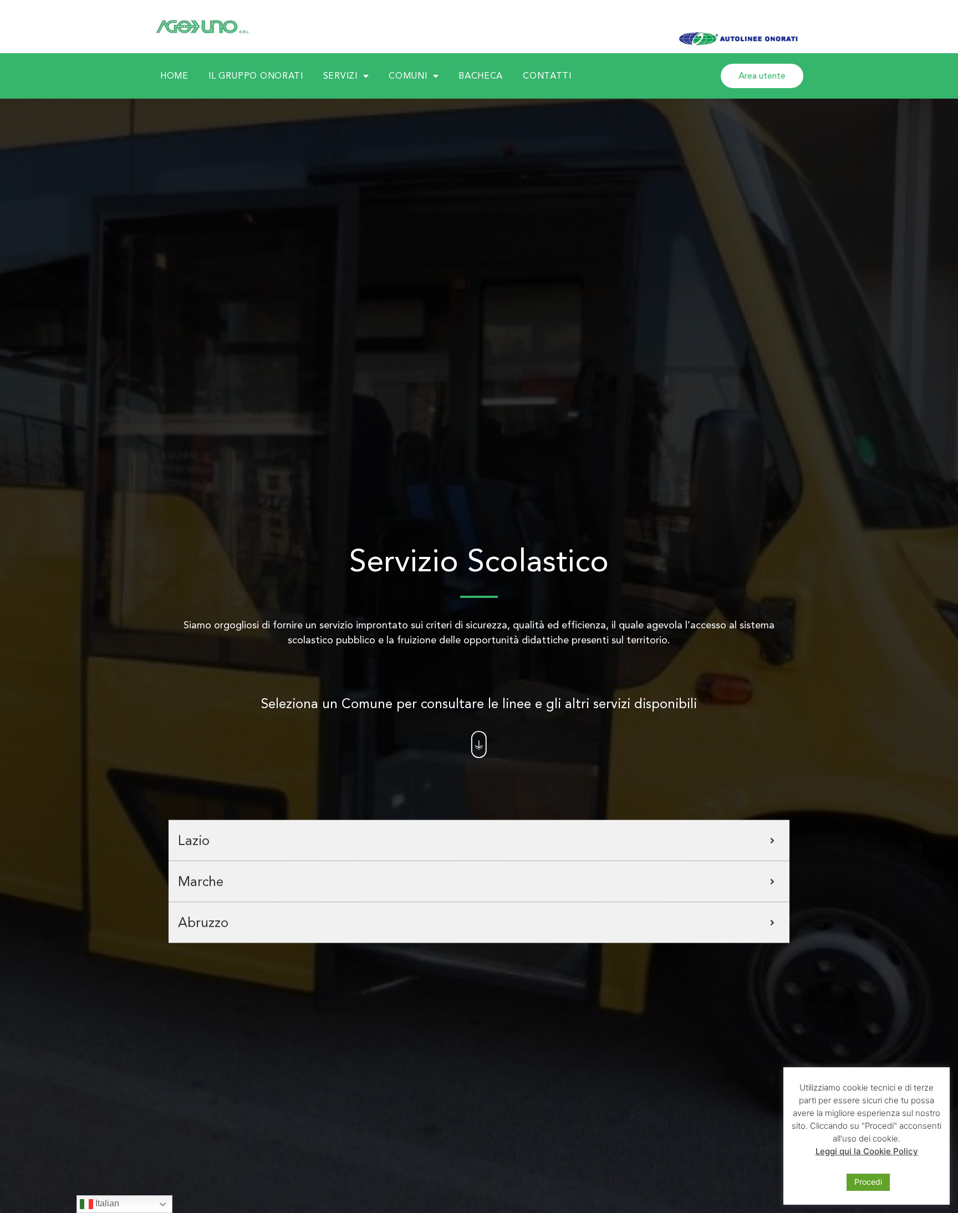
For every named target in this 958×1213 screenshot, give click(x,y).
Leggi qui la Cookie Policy (867, 1151)
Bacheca (480, 75)
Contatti (547, 75)
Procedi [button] (868, 1181)
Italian (106, 1203)
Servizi (340, 75)
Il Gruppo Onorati (255, 75)
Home (174, 75)
